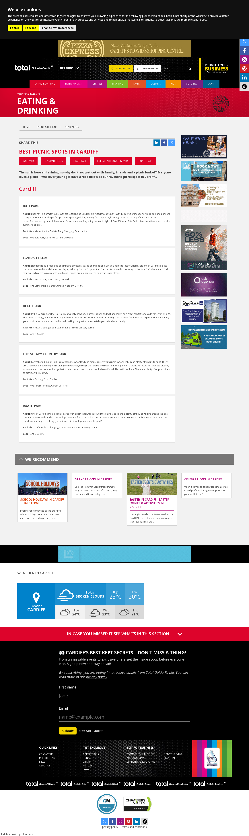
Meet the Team (47, 758)
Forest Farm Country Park (112, 160)
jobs (173, 83)
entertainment (73, 83)
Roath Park (145, 160)
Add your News (135, 758)
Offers (86, 769)
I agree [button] (15, 28)
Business (156, 83)
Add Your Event (173, 754)
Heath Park (79, 160)
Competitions (91, 754)
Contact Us (46, 754)
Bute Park (28, 160)
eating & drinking (45, 83)
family (137, 83)
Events (86, 761)
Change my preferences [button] (58, 28)
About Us (44, 765)
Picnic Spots (72, 127)
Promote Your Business (140, 754)
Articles (87, 765)
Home (26, 127)
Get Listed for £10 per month (143, 761)
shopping (117, 83)
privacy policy (110, 827)
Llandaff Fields (54, 160)
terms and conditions (134, 827)
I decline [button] (30, 28)
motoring (192, 83)
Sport (211, 83)
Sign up (87, 758)
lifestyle (97, 83)
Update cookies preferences (16, 834)
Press (42, 761)
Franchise (169, 758)
